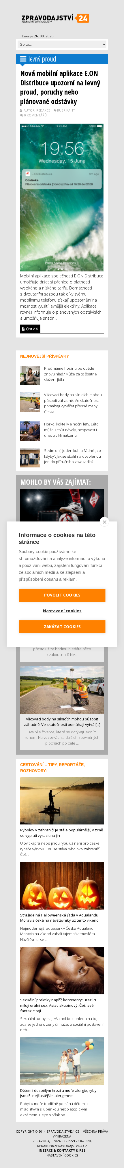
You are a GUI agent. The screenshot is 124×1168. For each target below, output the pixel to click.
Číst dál (32, 328)
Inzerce (45, 1150)
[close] (104, 522)
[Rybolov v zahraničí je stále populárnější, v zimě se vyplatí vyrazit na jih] (62, 800)
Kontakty (66, 1150)
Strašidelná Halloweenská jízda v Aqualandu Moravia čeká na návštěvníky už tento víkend (59, 917)
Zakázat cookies (62, 626)
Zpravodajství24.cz (62, 1131)
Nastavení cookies (62, 1155)
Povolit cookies (62, 595)
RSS (82, 1150)
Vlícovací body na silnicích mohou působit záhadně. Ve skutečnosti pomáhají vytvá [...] (62, 721)
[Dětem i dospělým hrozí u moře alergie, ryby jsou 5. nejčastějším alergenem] (62, 1060)
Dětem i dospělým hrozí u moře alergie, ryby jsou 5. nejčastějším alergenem (58, 1093)
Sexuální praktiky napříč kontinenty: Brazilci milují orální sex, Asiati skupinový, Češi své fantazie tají (58, 1005)
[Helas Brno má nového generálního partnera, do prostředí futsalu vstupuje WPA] (62, 512)
